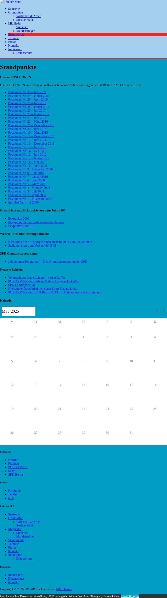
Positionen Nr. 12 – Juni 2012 (27, 154)
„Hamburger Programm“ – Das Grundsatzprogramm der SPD (47, 261)
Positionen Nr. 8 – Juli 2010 (26, 173)
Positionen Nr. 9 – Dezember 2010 (30, 169)
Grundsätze (15, 12)
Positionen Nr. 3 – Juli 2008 (26, 191)
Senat (11, 471)
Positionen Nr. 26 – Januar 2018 (28, 106)
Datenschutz (24, 53)
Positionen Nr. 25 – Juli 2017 (27, 110)
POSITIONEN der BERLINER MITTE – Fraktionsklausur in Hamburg (54, 292)
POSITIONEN (18, 467)
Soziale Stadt (24, 19)
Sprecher (22, 27)
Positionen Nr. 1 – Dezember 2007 (30, 198)
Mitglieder (14, 23)
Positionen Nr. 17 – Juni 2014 (27, 140)
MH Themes (64, 589)
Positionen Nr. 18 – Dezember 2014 (31, 136)
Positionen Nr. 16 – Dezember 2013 (31, 143)
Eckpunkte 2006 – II (21, 226)
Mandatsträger (25, 30)
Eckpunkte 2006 (18, 218)
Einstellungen (130, 596)
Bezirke (13, 460)
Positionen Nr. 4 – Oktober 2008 (29, 187)
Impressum (15, 49)
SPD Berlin (15, 474)
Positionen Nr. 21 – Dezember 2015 (31, 125)
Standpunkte (16, 34)
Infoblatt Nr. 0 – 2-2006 (23, 202)
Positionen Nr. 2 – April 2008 (27, 195)
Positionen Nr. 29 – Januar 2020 (28, 95)
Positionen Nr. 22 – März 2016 (28, 121)
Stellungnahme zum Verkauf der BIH (32, 245)
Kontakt (13, 45)
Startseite (14, 8)
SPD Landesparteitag (21, 285)
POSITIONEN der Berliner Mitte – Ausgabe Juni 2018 (43, 281)
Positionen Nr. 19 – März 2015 (28, 132)
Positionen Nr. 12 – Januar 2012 (28, 158)
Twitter (12, 494)
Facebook (14, 490)
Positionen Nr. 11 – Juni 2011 (27, 162)
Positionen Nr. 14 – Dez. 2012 (27, 151)
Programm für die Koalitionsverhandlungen (36, 222)
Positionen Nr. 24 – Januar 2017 (28, 114)
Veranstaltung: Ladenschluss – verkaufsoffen (37, 277)
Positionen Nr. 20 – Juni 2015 (27, 129)
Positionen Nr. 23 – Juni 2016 (27, 118)
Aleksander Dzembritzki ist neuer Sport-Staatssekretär (42, 288)
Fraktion (13, 463)
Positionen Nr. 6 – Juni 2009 (26, 180)
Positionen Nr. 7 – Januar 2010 (28, 176)
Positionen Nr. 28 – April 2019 (28, 99)
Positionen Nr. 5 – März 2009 (27, 184)
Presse (12, 42)
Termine (13, 38)
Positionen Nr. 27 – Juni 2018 (27, 103)
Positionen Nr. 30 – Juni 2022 (27, 92)
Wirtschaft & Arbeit (28, 16)
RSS (11, 498)
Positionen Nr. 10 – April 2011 (27, 165)
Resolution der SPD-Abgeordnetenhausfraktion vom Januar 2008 (50, 242)
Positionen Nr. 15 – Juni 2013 (27, 147)
